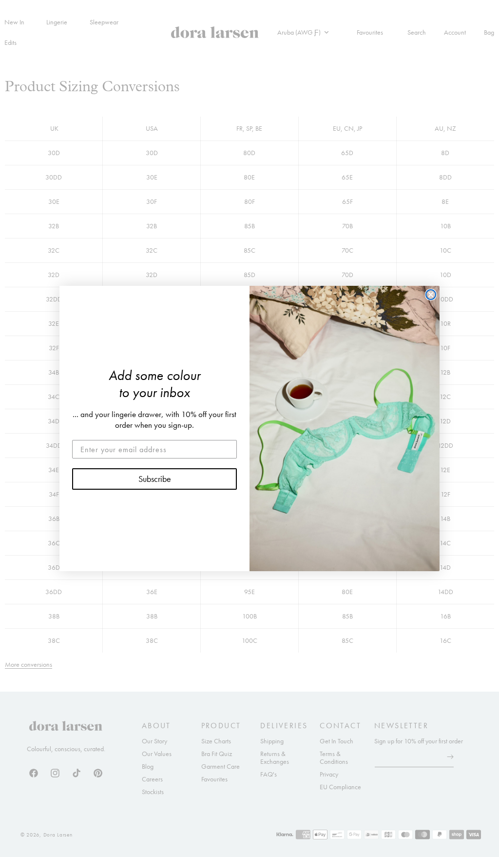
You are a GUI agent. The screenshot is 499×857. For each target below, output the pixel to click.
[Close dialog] (431, 294)
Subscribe (154, 478)
